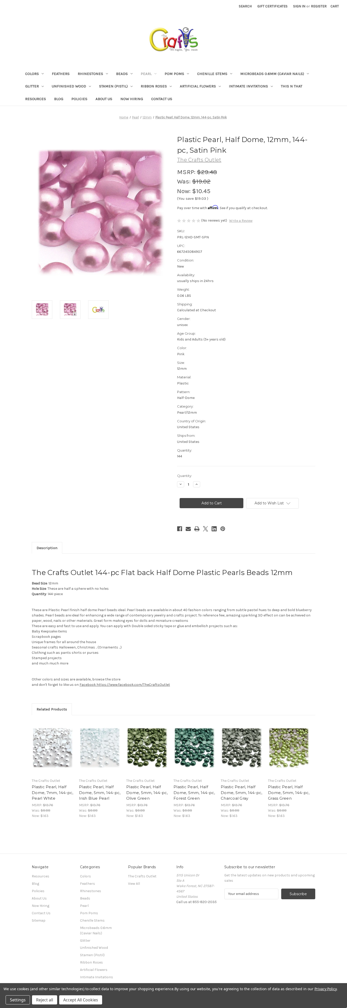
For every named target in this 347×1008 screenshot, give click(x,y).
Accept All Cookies (80, 1000)
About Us (104, 99)
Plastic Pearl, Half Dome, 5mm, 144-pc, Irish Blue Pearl (100, 792)
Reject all (44, 1000)
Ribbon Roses (154, 86)
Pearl (146, 73)
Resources (35, 99)
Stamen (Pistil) (113, 86)
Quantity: (184, 476)
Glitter (32, 86)
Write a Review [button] (241, 221)
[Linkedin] (214, 528)
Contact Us (161, 99)
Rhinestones (90, 73)
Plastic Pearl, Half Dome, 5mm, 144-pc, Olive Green (147, 792)
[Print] (196, 528)
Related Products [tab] (52, 709)
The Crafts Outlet (142, 876)
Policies (79, 99)
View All (134, 883)
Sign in (299, 6)
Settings (18, 1000)
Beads (122, 73)
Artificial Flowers (198, 86)
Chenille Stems (212, 73)
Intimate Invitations (248, 86)
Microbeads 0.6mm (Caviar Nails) (272, 73)
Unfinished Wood (69, 86)
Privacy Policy (325, 988)
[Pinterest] (222, 528)
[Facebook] (179, 528)
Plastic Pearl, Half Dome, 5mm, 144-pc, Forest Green (194, 792)
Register (319, 6)
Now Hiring (131, 99)
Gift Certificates (272, 6)
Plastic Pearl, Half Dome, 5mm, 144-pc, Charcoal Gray (241, 792)
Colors (32, 73)
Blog (58, 99)
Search (245, 6)
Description (47, 548)
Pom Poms (174, 73)
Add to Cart (52, 752)
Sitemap (38, 920)
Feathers (61, 73)
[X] (205, 528)
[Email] (188, 528)
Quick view (52, 743)
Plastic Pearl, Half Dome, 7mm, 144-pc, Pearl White (52, 792)
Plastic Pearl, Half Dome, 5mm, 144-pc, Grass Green (289, 792)
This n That (291, 86)
